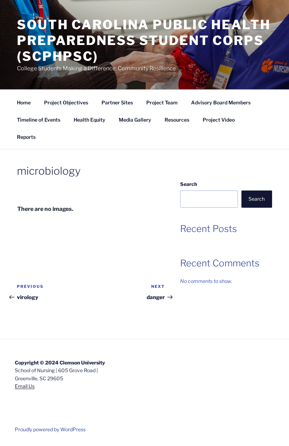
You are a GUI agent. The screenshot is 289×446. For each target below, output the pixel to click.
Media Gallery (135, 120)
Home (24, 102)
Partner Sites (117, 102)
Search (188, 184)
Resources (177, 120)
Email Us (25, 386)
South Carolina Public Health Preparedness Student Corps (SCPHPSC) (144, 40)
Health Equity (89, 120)
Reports (26, 137)
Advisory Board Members (221, 102)
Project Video (219, 120)
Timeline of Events (38, 120)
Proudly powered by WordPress (50, 429)
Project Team (162, 102)
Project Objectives (66, 102)
